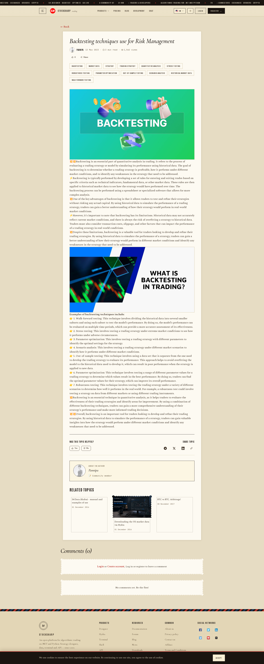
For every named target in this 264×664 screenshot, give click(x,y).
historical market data (181, 73)
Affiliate (169, 644)
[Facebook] (200, 630)
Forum (135, 634)
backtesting (77, 66)
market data (94, 66)
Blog (127, 10)
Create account (115, 566)
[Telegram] (165, 448)
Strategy (110, 66)
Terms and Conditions (175, 650)
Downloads (137, 650)
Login (200, 11)
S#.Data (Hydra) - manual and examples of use (87, 501)
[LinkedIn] (183, 448)
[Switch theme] (190, 10)
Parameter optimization (106, 73)
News (134, 644)
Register (216, 11)
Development (139, 10)
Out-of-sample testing (133, 73)
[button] (180, 10)
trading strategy (127, 66)
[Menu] (42, 11)
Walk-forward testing (81, 80)
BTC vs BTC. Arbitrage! (169, 499)
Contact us (170, 639)
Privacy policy (171, 634)
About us (169, 628)
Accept (219, 658)
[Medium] (216, 638)
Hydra (102, 634)
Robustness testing (81, 73)
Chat (151, 10)
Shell (101, 644)
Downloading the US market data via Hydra (132, 523)
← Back (65, 27)
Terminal (103, 639)
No (87, 448)
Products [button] (102, 10)
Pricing (117, 10)
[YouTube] (208, 638)
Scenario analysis (157, 73)
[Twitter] (174, 448)
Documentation (139, 628)
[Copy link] (191, 448)
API (101, 650)
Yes (76, 448)
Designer (103, 628)
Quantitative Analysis (151, 66)
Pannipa (93, 470)
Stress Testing (173, 66)
